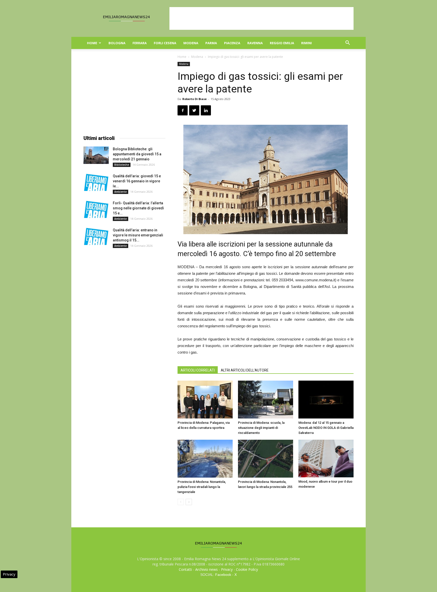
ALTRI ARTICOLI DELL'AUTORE (245, 370)
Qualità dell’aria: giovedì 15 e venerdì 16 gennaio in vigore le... (137, 181)
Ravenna (255, 43)
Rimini (306, 43)
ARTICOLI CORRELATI (198, 370)
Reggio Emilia (282, 43)
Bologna (116, 43)
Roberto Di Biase (194, 99)
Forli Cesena (165, 43)
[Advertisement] (261, 18)
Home (92, 43)
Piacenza (232, 43)
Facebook (223, 575)
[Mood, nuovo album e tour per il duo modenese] (326, 458)
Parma (211, 43)
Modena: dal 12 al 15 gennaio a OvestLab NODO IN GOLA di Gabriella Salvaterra (326, 428)
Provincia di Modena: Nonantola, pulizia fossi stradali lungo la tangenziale (202, 487)
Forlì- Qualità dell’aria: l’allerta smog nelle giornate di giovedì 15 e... (138, 208)
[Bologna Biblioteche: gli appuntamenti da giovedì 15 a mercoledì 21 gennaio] (96, 155)
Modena (190, 43)
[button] (347, 43)
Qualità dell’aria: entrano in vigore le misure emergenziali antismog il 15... (138, 235)
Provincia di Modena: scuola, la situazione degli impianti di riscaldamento (261, 428)
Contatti (185, 569)
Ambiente (120, 191)
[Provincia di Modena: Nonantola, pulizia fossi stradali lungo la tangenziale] (205, 459)
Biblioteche (121, 164)
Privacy (227, 569)
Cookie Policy (247, 569)
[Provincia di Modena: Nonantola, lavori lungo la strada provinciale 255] (265, 459)
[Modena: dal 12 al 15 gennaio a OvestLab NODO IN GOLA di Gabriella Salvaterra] (326, 399)
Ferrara (140, 43)
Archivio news (206, 569)
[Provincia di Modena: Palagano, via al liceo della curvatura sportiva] (205, 399)
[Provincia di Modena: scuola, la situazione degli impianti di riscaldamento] (265, 399)
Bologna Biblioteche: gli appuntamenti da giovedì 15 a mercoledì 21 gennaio (137, 154)
